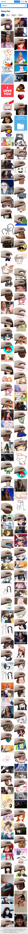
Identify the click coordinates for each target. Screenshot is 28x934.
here (17, 932)
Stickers (14, 15)
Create (17, 1)
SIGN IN (22, 1)
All (2, 15)
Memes (20, 15)
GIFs (8, 15)
